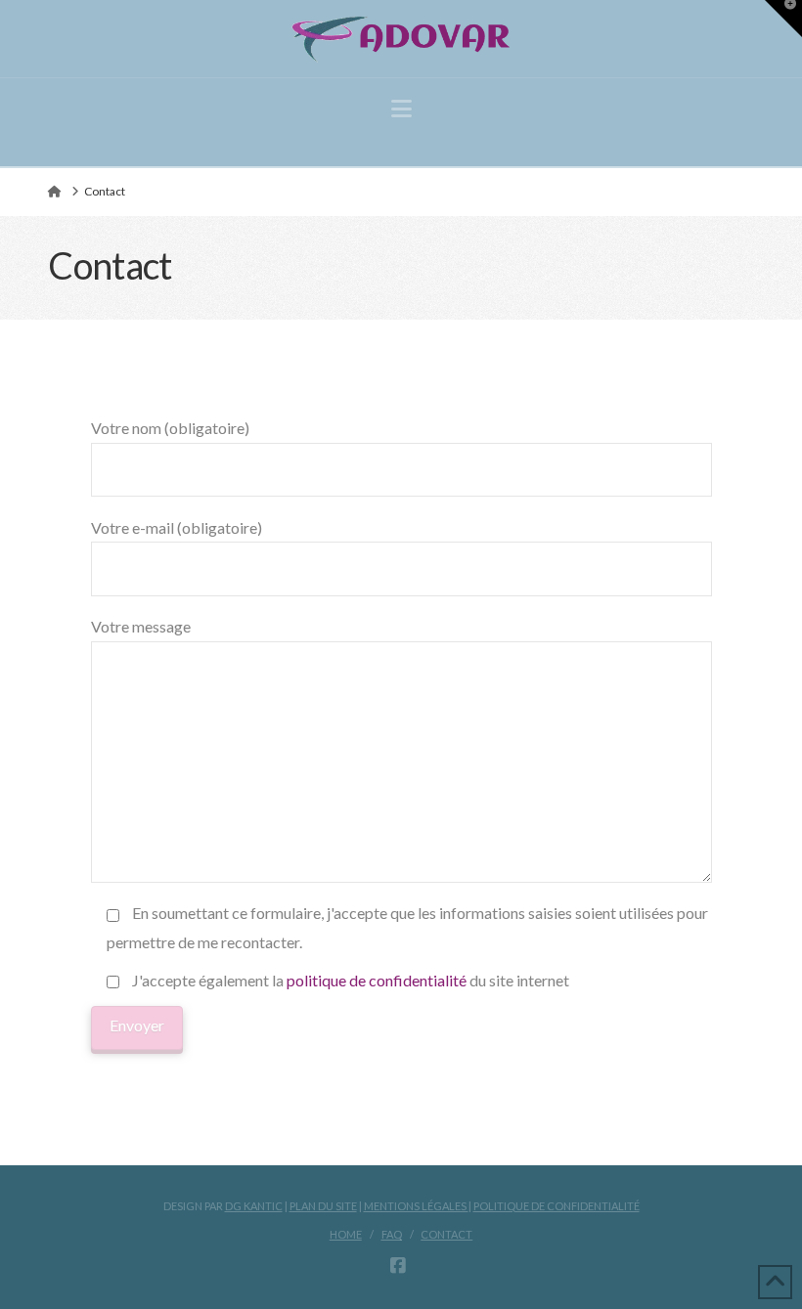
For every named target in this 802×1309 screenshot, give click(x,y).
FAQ (391, 1234)
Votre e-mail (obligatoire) (176, 527)
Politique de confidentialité (556, 1206)
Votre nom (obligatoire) (170, 427)
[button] (401, 108)
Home (346, 1234)
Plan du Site (323, 1206)
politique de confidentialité (377, 980)
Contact (446, 1234)
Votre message (141, 626)
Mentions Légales (416, 1206)
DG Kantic (254, 1206)
